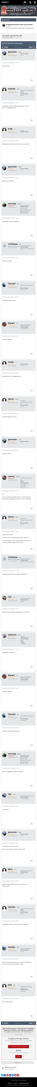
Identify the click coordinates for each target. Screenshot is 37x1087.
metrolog (12, 203)
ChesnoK (11, 283)
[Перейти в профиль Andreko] (4, 90)
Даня (10, 869)
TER (9, 794)
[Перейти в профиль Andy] (4, 130)
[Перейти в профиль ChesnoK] (4, 285)
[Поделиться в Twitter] (2, 1075)
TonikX (11, 362)
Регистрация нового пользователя (18, 1046)
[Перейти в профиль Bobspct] (4, 324)
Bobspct (11, 323)
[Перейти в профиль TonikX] (4, 363)
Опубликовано (10, 62)
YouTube (22, 92)
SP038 (24, 1080)
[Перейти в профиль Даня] (4, 870)
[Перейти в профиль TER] (4, 795)
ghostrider (12, 52)
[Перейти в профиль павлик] (4, 477)
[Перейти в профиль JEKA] (4, 986)
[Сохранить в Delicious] (13, 1075)
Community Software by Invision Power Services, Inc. (18, 1085)
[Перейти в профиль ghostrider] (4, 53)
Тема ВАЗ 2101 (16, 1080)
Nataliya (11, 947)
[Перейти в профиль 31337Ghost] (4, 245)
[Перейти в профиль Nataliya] (4, 948)
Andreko (11, 89)
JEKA (10, 985)
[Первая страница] (2, 47)
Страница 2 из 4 (18, 47)
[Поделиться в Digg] (10, 1075)
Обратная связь (24, 1083)
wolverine (12, 635)
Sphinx (11, 399)
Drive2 (21, 91)
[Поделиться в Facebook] (5, 1075)
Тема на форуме (24, 209)
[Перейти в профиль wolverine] (4, 636)
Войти (18, 1056)
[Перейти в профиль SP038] (3, 25)
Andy (10, 129)
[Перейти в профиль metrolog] (4, 205)
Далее (30, 47)
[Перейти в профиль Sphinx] (4, 400)
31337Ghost (13, 244)
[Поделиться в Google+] (7, 1075)
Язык (10, 1083)
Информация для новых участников (19, 24)
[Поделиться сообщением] (33, 62)
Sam (10, 597)
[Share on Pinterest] (18, 1075)
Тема (15, 1083)
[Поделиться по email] (15, 1075)
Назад (6, 47)
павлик (11, 37)
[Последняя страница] (34, 47)
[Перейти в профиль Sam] (4, 598)
